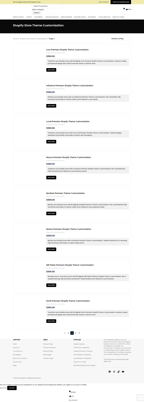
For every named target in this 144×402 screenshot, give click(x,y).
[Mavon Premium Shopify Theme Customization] (30, 168)
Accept (12, 388)
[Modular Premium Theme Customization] (30, 204)
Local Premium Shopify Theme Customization (68, 121)
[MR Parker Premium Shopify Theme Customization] (30, 275)
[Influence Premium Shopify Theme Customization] (30, 96)
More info (3, 388)
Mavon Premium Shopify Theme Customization (68, 157)
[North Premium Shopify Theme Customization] (30, 311)
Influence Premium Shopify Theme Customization (69, 85)
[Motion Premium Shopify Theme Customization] (30, 239)
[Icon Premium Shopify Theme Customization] (30, 60)
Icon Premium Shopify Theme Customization (67, 49)
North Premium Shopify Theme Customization (68, 301)
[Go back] (10, 26)
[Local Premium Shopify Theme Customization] (30, 132)
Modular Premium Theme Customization (65, 193)
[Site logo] (22, 9)
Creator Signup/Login (121, 2)
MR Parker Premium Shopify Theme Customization (70, 265)
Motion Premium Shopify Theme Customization (68, 229)
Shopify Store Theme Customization (55, 53)
